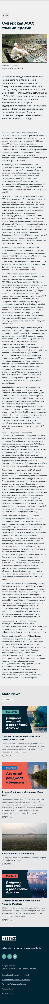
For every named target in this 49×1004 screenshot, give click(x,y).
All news (6, 700)
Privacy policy (7, 993)
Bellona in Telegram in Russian (14, 984)
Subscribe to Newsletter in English (15, 975)
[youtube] (15, 956)
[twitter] (9, 956)
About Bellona (7, 989)
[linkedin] (4, 956)
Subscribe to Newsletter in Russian (16, 980)
